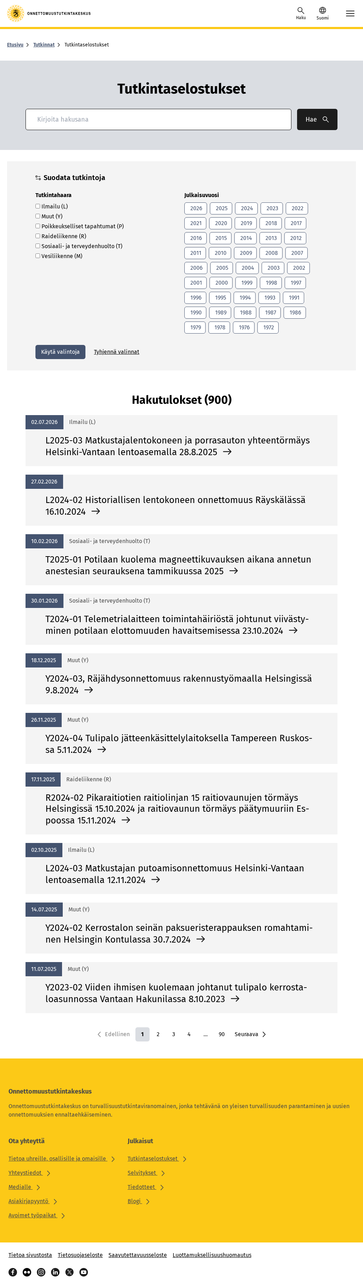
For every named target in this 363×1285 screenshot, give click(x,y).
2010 (220, 253)
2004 (247, 267)
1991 (293, 297)
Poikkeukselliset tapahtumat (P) (82, 226)
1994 (244, 297)
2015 (220, 238)
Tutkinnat (44, 45)
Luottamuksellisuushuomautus (212, 1255)
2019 (245, 223)
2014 (245, 238)
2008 (271, 253)
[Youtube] (83, 1272)
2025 (221, 208)
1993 (269, 297)
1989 (220, 312)
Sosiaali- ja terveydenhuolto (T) (81, 246)
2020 (220, 223)
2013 (270, 238)
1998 (270, 282)
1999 (246, 282)
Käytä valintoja (60, 351)
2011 (195, 253)
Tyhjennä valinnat (116, 351)
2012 (295, 238)
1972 (268, 327)
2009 (245, 253)
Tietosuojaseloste (80, 1255)
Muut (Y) (51, 216)
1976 (244, 327)
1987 (270, 312)
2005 (221, 267)
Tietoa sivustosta (30, 1255)
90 (222, 1034)
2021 (195, 223)
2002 (298, 267)
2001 (195, 282)
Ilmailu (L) (54, 206)
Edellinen (117, 1034)
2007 (296, 253)
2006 (196, 267)
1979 (195, 327)
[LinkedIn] (55, 1272)
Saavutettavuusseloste (137, 1255)
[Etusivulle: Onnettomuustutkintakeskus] (49, 13)
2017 (295, 223)
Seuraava (246, 1034)
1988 (245, 312)
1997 (295, 282)
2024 (246, 208)
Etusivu (15, 45)
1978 (219, 327)
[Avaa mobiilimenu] (350, 13)
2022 (296, 208)
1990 (195, 312)
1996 (195, 297)
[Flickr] (27, 1272)
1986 (294, 312)
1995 (220, 297)
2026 (195, 208)
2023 (271, 208)
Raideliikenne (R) (63, 236)
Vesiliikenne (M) (61, 256)
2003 (273, 267)
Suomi (323, 18)
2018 (270, 223)
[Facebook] (13, 1272)
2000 (221, 282)
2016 (195, 238)
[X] (69, 1272)
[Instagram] (41, 1272)
